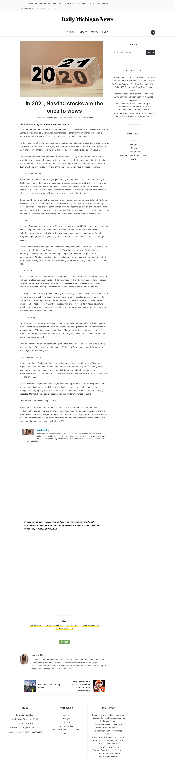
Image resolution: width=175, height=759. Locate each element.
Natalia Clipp (51, 117)
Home (23, 3)
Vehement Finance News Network (133, 155)
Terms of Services (71, 3)
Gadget (83, 32)
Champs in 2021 (36, 626)
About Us (33, 3)
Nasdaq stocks (72, 626)
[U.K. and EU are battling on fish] (30, 686)
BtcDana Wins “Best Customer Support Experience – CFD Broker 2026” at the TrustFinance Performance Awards (133, 106)
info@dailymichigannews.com (28, 732)
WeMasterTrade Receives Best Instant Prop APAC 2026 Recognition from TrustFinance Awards (133, 97)
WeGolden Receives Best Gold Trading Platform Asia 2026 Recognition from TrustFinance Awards (133, 87)
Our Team (57, 3)
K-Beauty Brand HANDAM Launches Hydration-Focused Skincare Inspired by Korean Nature (108, 718)
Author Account (48, 8)
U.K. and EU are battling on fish (49, 686)
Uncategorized (133, 151)
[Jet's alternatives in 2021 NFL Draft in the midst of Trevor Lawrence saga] (98, 686)
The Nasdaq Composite (64, 629)
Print (66, 642)
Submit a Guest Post (29, 8)
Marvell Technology (54, 626)
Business (71, 32)
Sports (94, 32)
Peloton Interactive (91, 626)
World (105, 32)
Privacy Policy (88, 3)
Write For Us (103, 3)
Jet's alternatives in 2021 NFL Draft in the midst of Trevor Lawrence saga (80, 686)
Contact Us (45, 3)
